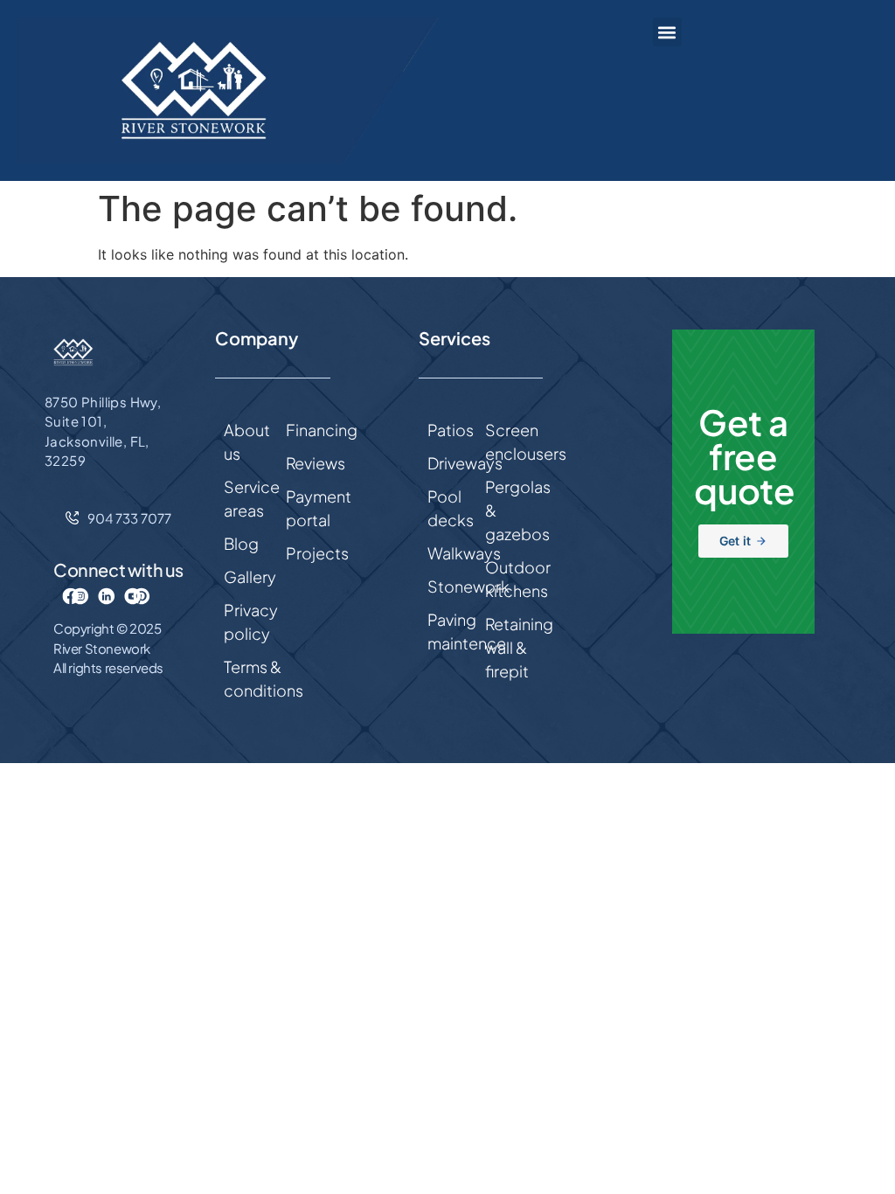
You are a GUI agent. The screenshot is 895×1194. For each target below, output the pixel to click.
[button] (667, 31)
